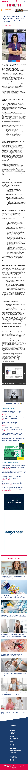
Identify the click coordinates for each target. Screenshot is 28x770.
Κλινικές (12, 741)
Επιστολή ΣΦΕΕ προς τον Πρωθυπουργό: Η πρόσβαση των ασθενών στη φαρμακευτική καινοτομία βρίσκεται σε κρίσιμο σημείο (13, 419)
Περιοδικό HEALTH (12, 732)
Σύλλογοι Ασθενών (12, 743)
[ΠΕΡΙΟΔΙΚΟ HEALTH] (16, 1)
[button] (24, 1)
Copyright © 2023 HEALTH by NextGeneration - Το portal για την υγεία (18, 766)
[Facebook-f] (5, 1)
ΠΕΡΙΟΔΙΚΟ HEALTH (16, 1)
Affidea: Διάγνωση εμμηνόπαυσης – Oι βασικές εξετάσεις (13, 713)
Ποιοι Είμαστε (13, 729)
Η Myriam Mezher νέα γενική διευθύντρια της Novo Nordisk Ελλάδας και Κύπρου (13, 412)
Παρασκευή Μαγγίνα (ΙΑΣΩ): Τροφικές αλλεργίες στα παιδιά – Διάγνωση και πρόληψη (14, 693)
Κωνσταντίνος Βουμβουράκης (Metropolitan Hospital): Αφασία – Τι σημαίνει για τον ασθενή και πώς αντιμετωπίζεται (12, 430)
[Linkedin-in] (7, 1)
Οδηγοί (12, 746)
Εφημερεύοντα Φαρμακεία (14, 739)
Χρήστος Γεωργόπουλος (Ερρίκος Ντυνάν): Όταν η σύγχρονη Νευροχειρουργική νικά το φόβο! (11, 478)
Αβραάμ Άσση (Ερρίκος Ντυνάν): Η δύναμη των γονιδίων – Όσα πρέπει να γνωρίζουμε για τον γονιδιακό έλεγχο (12, 423)
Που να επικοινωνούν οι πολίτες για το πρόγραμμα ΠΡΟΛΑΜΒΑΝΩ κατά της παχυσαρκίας (12, 483)
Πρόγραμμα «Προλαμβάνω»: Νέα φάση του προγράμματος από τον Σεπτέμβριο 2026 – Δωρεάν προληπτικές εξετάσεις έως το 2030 (14, 473)
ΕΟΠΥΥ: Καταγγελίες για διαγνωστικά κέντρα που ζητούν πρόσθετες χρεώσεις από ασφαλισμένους (13, 489)
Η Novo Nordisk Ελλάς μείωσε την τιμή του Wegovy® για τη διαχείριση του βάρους (13, 466)
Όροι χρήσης (9, 768)
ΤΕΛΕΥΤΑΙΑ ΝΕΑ (8, 408)
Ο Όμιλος (12, 730)
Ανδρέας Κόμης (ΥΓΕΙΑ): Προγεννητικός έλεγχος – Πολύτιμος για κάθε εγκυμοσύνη (13, 440)
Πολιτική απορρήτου (17, 768)
